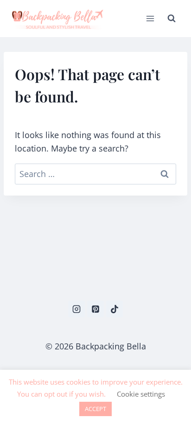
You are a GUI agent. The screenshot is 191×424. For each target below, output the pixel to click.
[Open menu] (150, 18)
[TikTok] (114, 309)
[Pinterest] (95, 309)
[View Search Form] (171, 18)
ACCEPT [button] (95, 409)
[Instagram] (76, 309)
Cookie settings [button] (141, 394)
